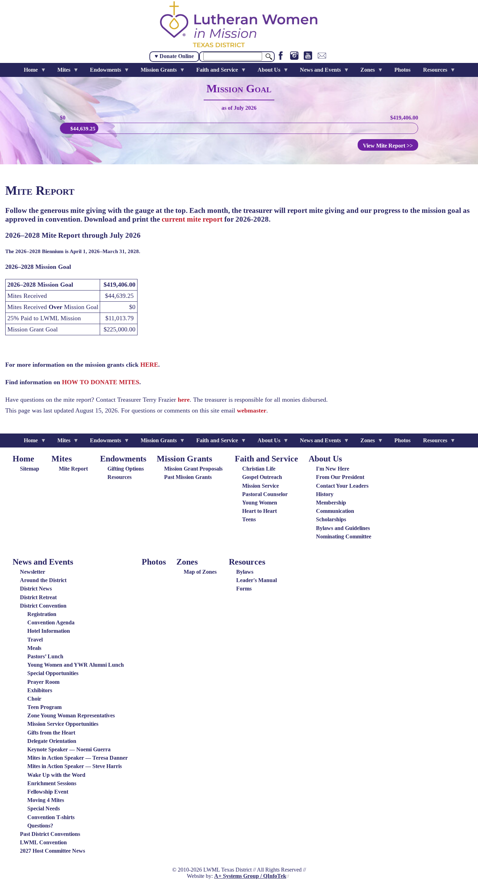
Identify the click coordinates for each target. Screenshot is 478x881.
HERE (149, 364)
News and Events (43, 561)
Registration (41, 614)
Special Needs (43, 808)
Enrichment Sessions (51, 783)
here (184, 399)
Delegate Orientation (51, 741)
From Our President (340, 477)
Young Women (259, 503)
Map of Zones (200, 572)
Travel (35, 640)
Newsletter (32, 572)
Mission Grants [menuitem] (156, 72)
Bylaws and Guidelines (343, 528)
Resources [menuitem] (432, 72)
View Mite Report (388, 146)
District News (36, 589)
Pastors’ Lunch (45, 656)
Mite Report (73, 469)
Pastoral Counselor (265, 494)
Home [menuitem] (28, 72)
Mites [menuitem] (61, 72)
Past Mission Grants (188, 477)
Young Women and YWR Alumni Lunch (75, 665)
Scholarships (331, 519)
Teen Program (44, 707)
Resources (119, 477)
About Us (325, 458)
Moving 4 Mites (45, 800)
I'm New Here (332, 469)
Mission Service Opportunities (62, 724)
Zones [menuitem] (365, 72)
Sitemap (29, 469)
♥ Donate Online (174, 56)
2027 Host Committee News (52, 851)
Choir (34, 699)
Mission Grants (184, 458)
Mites (61, 458)
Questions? (40, 826)
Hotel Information (48, 631)
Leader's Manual (256, 580)
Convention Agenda (51, 622)
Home (23, 458)
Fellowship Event (47, 792)
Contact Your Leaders (342, 486)
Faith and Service (266, 458)
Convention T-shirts (51, 817)
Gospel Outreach (262, 477)
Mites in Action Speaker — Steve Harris (74, 766)
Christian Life (258, 469)
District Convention (43, 606)
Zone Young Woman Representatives (71, 715)
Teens (249, 519)
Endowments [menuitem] (102, 72)
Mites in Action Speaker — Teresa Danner (77, 758)
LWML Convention (43, 842)
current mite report (192, 219)
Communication (335, 511)
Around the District (43, 580)
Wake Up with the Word (56, 775)
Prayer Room (43, 682)
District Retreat (38, 597)
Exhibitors (39, 690)
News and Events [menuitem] (317, 72)
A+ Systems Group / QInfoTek (250, 876)
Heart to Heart (259, 511)
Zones (187, 561)
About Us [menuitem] (266, 72)
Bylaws (244, 572)
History (324, 494)
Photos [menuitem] (402, 70)
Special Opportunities (52, 673)
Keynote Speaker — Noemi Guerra (69, 749)
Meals (34, 648)
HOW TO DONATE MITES (100, 382)
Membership (331, 503)
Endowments (123, 458)
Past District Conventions (50, 834)
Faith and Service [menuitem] (214, 72)
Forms (244, 589)
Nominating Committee (343, 536)
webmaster (251, 410)
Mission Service (260, 486)
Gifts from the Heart (51, 733)
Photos (154, 561)
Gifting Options (125, 469)
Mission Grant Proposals (193, 469)
